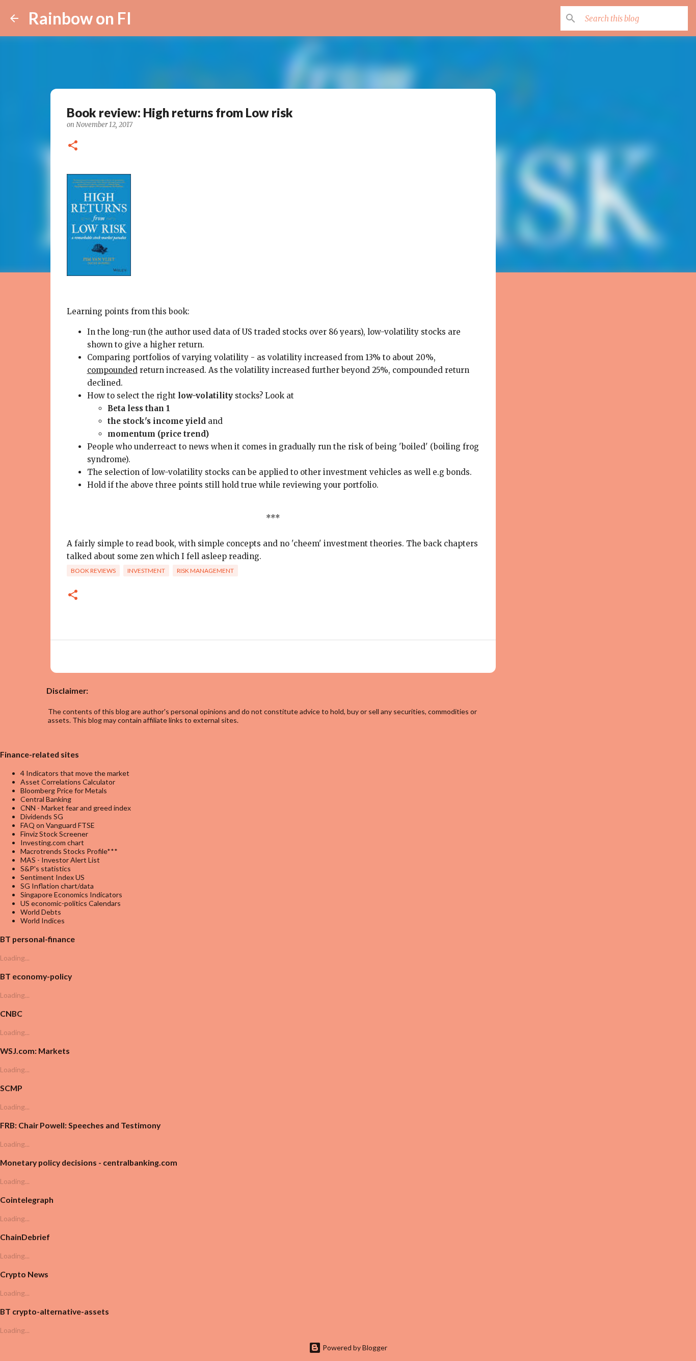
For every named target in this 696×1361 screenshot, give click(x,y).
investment (146, 570)
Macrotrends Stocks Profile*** (69, 851)
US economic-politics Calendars (70, 903)
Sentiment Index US (52, 877)
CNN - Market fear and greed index (75, 807)
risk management (205, 570)
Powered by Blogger (354, 1347)
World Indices (42, 920)
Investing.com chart (52, 842)
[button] (73, 146)
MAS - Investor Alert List (60, 859)
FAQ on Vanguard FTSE (57, 825)
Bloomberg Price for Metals (63, 790)
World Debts (40, 912)
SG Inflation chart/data (57, 885)
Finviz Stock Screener (54, 833)
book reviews (93, 570)
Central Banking (45, 799)
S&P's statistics (45, 868)
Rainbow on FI (80, 18)
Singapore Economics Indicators (71, 894)
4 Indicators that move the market (74, 773)
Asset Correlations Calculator (67, 781)
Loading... (15, 957)
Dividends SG (41, 816)
